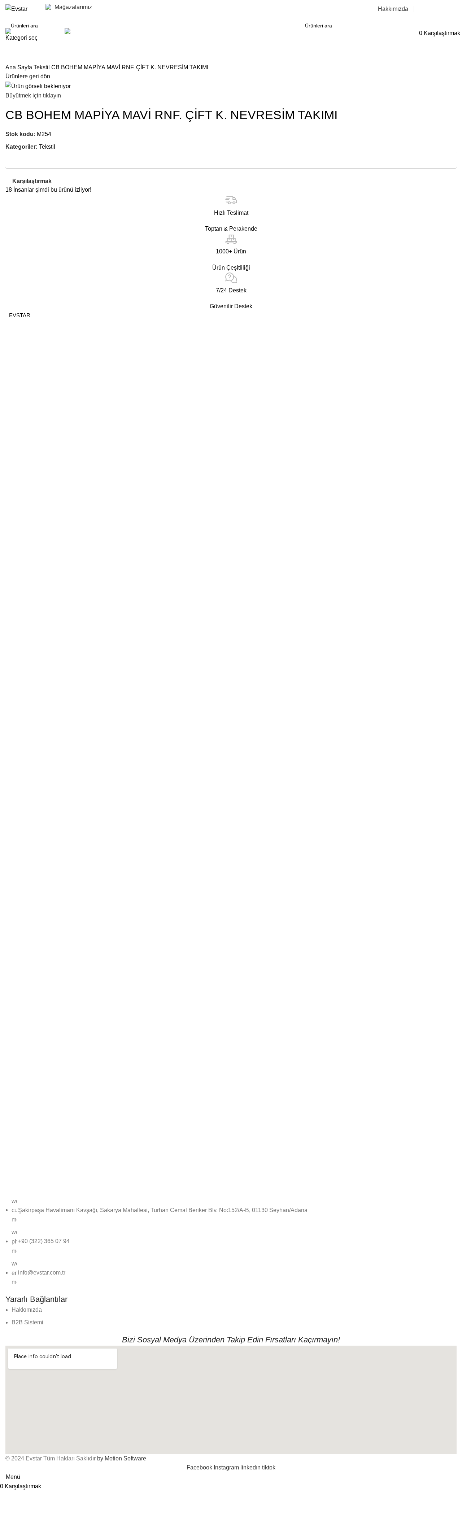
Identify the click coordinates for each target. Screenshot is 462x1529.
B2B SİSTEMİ (438, 9)
